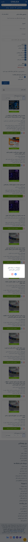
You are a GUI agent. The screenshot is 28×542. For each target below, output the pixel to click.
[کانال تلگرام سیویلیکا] (15, 274)
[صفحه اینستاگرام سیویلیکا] (12, 274)
